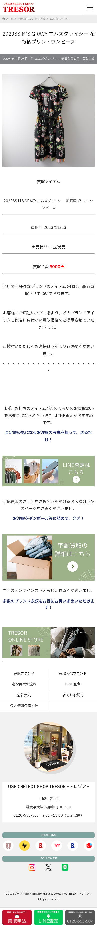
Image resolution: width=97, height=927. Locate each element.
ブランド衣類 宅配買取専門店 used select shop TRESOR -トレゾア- (52, 894)
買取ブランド (24, 673)
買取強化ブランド (73, 673)
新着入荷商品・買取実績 (77, 59)
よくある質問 (72, 695)
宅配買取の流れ (24, 684)
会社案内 (24, 695)
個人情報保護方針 (24, 706)
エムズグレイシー (47, 59)
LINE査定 (72, 684)
